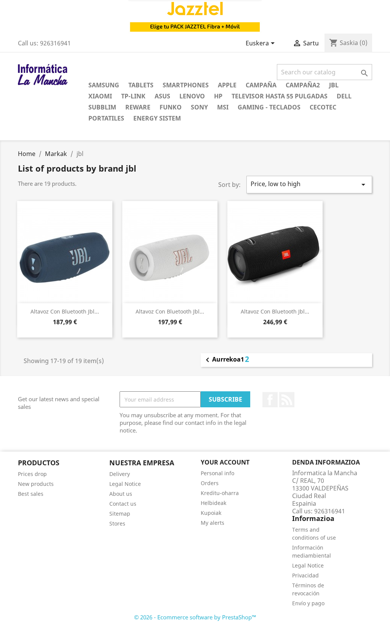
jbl (334, 85)
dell (344, 96)
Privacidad (305, 575)
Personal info (217, 473)
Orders (210, 483)
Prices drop (32, 473)
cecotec (323, 107)
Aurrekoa (222, 360)
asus (162, 96)
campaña (261, 85)
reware (137, 107)
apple (227, 85)
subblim (102, 107)
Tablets (140, 85)
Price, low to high (309, 184)
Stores (117, 523)
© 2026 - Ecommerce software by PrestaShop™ (195, 617)
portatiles (106, 118)
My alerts (212, 522)
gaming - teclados (269, 107)
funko (171, 107)
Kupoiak (211, 512)
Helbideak (213, 502)
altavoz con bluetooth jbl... (64, 311)
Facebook (270, 399)
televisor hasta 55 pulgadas (280, 96)
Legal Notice (125, 483)
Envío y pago (308, 603)
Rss (286, 399)
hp (218, 96)
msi (223, 107)
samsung (103, 85)
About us (120, 493)
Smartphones (186, 85)
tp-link (133, 96)
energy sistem (157, 118)
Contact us (122, 503)
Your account (225, 462)
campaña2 (303, 85)
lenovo (192, 96)
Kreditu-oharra (220, 493)
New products (36, 483)
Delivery (119, 473)
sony (199, 107)
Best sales (30, 493)
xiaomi (100, 96)
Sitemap (119, 513)
